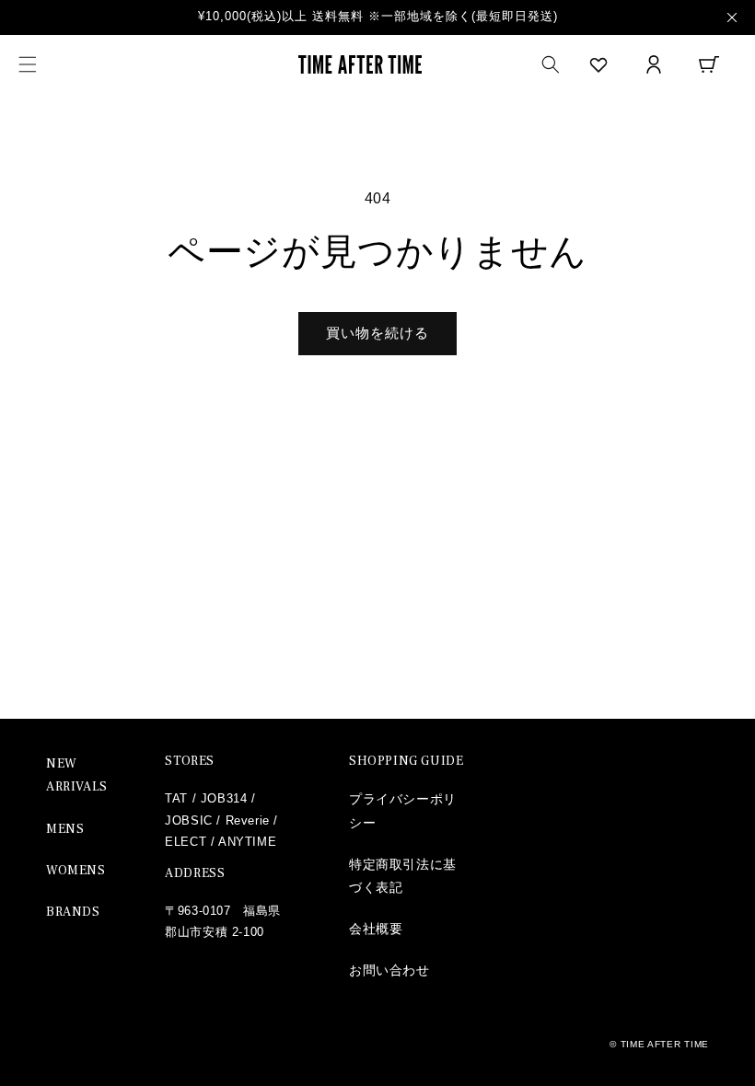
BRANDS (73, 912)
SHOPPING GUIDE (406, 761)
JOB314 (224, 798)
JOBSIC (189, 820)
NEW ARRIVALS (77, 775)
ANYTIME (247, 842)
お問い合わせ (389, 970)
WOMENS (76, 870)
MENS (65, 829)
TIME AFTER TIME (665, 1044)
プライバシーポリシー (403, 810)
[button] (27, 64)
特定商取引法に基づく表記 (403, 876)
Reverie (248, 820)
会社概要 (375, 928)
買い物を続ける (377, 333)
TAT (176, 798)
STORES (190, 761)
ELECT (185, 842)
